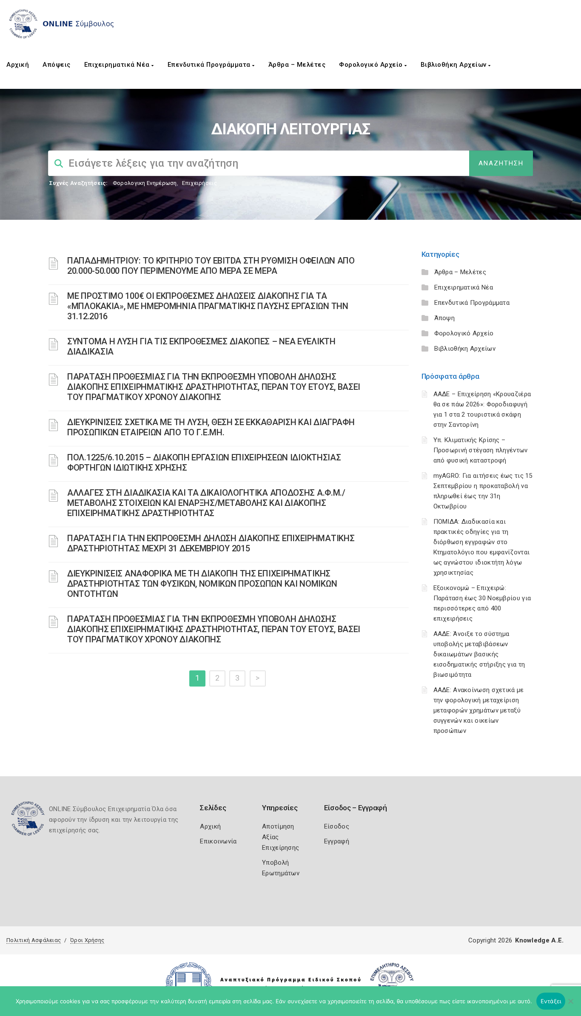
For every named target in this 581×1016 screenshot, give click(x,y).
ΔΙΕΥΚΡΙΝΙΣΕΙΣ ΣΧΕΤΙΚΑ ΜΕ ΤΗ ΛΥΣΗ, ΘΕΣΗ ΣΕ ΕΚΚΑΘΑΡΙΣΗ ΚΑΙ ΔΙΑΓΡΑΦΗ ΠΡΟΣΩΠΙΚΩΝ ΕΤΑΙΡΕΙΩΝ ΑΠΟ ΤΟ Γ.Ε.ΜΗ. (211, 427)
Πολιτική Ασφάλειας (33, 940)
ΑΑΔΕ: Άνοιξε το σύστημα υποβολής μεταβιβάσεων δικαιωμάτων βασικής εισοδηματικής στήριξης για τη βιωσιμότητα (479, 654)
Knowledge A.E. (539, 940)
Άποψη (444, 318)
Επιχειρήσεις (199, 183)
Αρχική (17, 64)
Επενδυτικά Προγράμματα (210, 64)
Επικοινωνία (218, 841)
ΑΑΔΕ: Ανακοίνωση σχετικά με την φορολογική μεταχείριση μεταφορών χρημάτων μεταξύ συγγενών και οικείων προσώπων (478, 710)
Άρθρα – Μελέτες (297, 64)
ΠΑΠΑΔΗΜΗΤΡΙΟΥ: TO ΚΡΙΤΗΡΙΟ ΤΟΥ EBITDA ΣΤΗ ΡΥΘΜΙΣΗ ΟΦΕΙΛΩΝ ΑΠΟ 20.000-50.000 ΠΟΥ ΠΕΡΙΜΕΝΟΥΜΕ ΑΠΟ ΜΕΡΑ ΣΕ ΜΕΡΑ (211, 265)
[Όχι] (570, 1005)
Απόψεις (57, 64)
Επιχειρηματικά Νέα (118, 64)
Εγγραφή (336, 841)
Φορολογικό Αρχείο (371, 64)
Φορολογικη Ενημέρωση (145, 183)
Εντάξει (551, 1001)
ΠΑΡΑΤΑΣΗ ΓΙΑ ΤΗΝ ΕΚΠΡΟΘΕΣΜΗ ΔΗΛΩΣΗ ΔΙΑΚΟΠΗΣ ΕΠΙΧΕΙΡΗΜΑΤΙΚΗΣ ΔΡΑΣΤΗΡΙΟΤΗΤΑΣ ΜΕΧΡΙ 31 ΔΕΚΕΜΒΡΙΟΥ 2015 (210, 543)
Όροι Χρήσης (87, 940)
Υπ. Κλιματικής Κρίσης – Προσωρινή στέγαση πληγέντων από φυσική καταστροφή (480, 450)
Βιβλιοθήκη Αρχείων (455, 64)
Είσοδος (336, 826)
